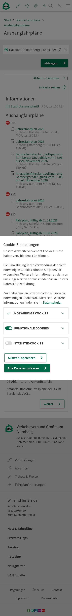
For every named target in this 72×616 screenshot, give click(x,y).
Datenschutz (52, 302)
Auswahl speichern (21, 358)
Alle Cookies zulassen (23, 368)
